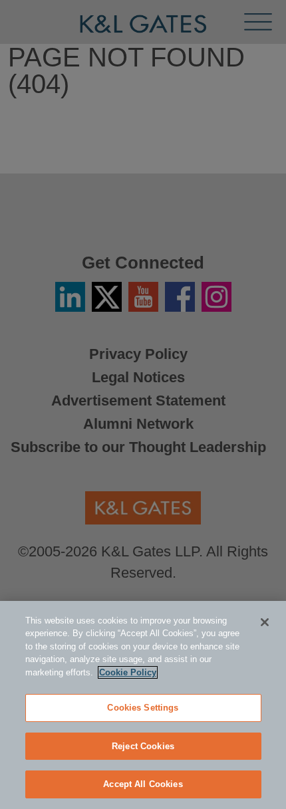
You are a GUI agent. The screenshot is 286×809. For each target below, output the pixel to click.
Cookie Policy (127, 672)
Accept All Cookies (142, 784)
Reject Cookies (143, 746)
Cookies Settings (142, 708)
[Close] (264, 622)
